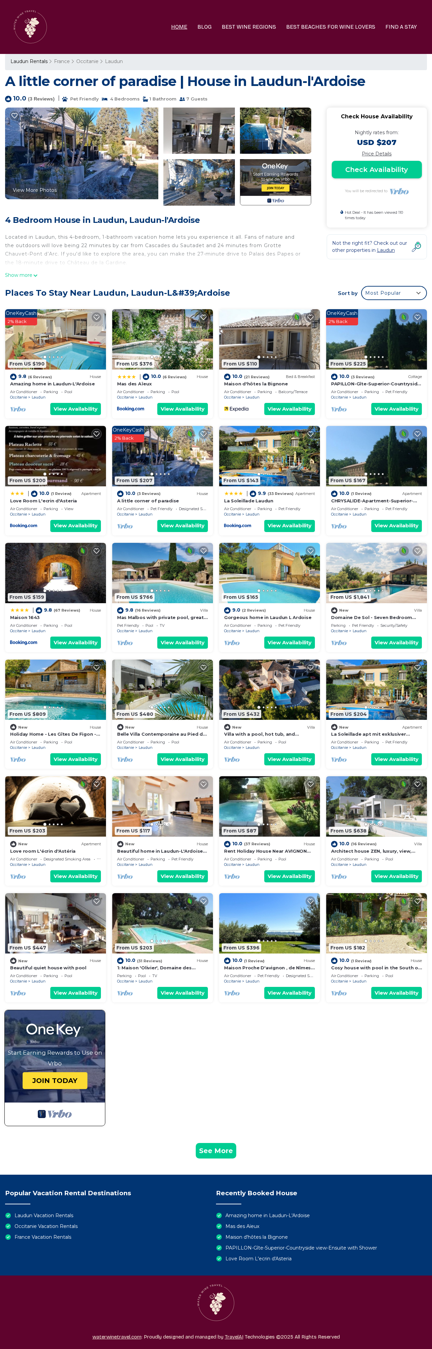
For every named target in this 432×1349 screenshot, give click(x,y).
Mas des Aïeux (134, 383)
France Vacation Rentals (43, 1237)
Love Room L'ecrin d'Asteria (43, 500)
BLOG (204, 27)
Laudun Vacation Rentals (44, 1215)
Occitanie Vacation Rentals (46, 1226)
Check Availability (376, 170)
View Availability (76, 409)
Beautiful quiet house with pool (48, 967)
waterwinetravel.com (116, 1337)
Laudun (114, 61)
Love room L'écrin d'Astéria (43, 851)
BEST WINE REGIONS (249, 27)
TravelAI (234, 1337)
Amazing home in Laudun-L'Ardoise (52, 383)
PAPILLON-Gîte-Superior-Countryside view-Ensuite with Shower (301, 1248)
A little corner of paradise (148, 500)
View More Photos (35, 190)
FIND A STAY (401, 27)
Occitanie (87, 61)
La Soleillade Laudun (248, 500)
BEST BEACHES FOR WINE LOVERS (330, 27)
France (62, 61)
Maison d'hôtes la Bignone (256, 383)
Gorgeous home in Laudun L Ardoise (267, 617)
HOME (179, 27)
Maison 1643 (25, 617)
